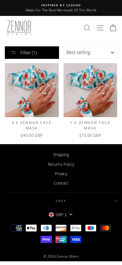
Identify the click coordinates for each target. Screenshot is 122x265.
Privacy (61, 173)
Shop (61, 201)
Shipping (61, 154)
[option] (61, 8)
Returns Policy (61, 164)
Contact (61, 183)
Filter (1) (28, 52)
